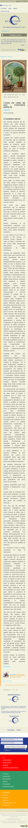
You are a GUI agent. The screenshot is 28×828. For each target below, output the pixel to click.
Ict (4, 757)
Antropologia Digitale (10, 768)
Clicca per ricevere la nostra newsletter (15, 746)
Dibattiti (5, 800)
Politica (10, 56)
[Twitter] (16, 689)
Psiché (5, 781)
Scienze (5, 765)
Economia (6, 792)
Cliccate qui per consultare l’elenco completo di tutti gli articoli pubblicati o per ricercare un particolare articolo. (13, 707)
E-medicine (6, 776)
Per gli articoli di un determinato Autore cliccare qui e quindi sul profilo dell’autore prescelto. (13, 712)
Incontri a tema (8, 786)
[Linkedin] (14, 689)
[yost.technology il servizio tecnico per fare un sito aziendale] (24, 827)
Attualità (6, 805)
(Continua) (7, 666)
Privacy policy (17, 819)
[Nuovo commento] (7, 681)
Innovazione (7, 762)
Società (5, 797)
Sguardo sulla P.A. (9, 803)
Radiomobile (7, 760)
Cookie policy (10, 819)
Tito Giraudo (13, 674)
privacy (22, 749)
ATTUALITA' (3, 56)
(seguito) (7, 110)
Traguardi (6, 784)
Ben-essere (7, 779)
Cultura (6, 774)
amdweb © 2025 (23, 811)
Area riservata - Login (6, 5)
